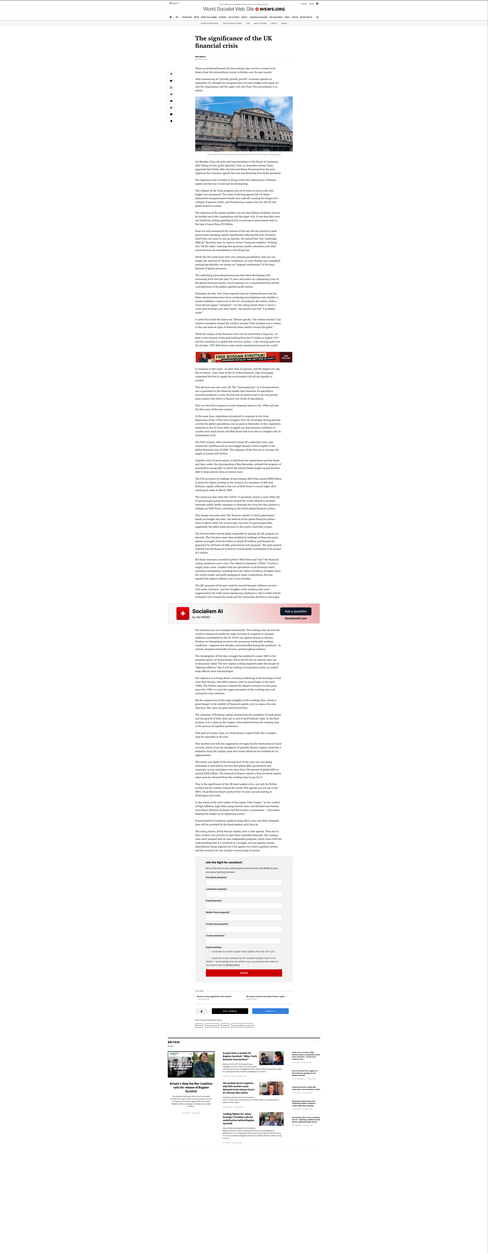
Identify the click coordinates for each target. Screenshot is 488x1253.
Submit (244, 973)
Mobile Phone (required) (217, 912)
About (311, 4)
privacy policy (233, 965)
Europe (225, 1025)
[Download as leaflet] (171, 107)
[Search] (317, 18)
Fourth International (210, 23)
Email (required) (213, 901)
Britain (199, 1025)
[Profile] (317, 4)
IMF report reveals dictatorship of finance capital (265, 996)
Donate (284, 23)
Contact (304, 4)
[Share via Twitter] (171, 80)
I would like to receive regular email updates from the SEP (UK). (243, 951)
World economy (212, 1025)
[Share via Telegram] (171, 94)
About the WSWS (260, 23)
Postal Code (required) (217, 924)
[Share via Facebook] (171, 74)
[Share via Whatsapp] (171, 87)
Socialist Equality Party (232, 23)
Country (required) (215, 936)
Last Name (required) (216, 889)
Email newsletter (214, 947)
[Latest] (177, 18)
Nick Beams (200, 56)
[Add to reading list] (171, 121)
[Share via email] (171, 101)
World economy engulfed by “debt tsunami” (214, 996)
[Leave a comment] (171, 114)
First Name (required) (216, 877)
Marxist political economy (242, 1025)
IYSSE (248, 23)
